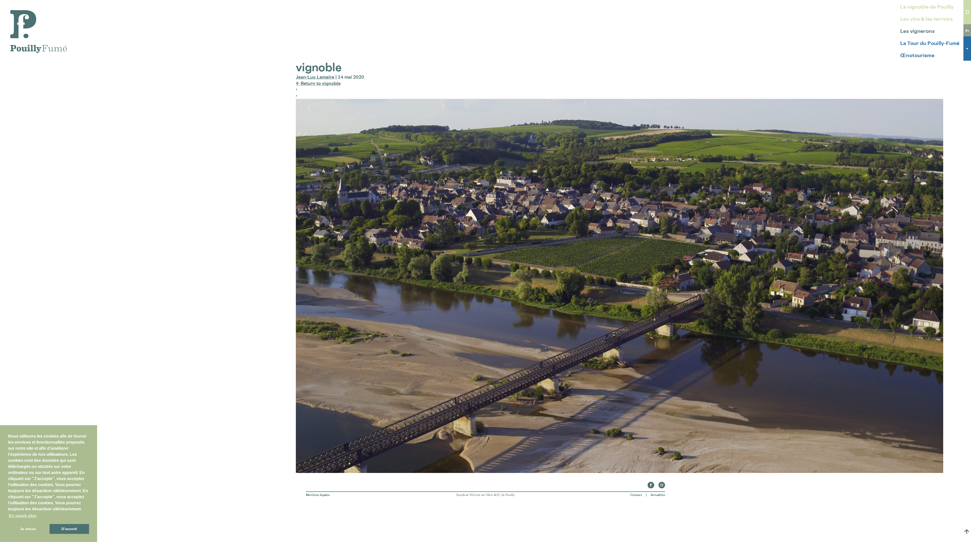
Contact (636, 495)
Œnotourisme (917, 55)
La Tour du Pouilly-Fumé (930, 43)
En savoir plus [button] (22, 516)
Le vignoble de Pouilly (927, 7)
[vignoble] (619, 471)
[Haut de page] (966, 531)
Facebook (651, 483)
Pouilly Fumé (24, 13)
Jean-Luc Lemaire (315, 77)
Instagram (661, 483)
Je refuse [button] (28, 529)
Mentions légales (318, 495)
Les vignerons (917, 31)
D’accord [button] (69, 529)
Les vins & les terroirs (926, 19)
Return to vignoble (318, 83)
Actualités (658, 495)
